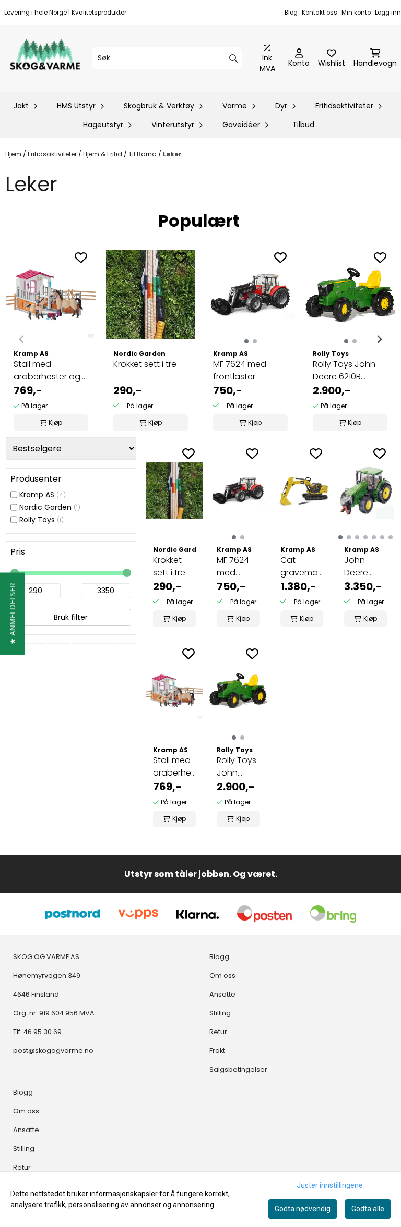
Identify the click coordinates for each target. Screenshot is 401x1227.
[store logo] (45, 58)
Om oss (26, 1111)
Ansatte (26, 1129)
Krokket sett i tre (144, 364)
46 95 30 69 (42, 1031)
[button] (12, 613)
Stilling (23, 1148)
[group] (51, 339)
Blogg (23, 1092)
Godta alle (367, 1209)
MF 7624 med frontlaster (239, 370)
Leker (172, 154)
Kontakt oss (319, 12)
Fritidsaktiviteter (53, 154)
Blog (291, 12)
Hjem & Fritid (103, 154)
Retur (22, 1167)
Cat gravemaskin (301, 566)
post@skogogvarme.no (53, 1050)
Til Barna (143, 154)
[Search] (233, 58)
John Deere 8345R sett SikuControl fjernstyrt (365, 566)
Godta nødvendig (303, 1209)
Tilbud (303, 124)
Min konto (356, 12)
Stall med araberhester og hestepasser (47, 370)
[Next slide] (379, 339)
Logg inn (388, 12)
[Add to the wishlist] (81, 257)
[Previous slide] (22, 339)
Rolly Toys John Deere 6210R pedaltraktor (344, 370)
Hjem (14, 154)
